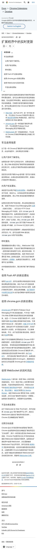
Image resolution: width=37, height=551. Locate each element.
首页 (3, 33)
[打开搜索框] (24, 2)
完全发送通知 (20, 190)
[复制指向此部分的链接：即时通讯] (11, 241)
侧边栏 (16, 390)
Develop (8, 11)
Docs (4, 8)
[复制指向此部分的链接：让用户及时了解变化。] (23, 157)
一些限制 (11, 260)
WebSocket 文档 (25, 456)
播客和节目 (5, 515)
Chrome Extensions (18, 8)
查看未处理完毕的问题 (8, 497)
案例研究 (4, 509)
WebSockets (10, 132)
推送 (11, 321)
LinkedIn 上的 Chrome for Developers (13, 530)
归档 (3, 512)
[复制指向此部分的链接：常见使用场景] (18, 143)
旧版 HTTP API (28, 324)
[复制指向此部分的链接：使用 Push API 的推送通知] (31, 275)
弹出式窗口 (9, 390)
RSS (3, 533)
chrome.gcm (10, 124)
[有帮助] (16, 37)
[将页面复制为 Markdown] (10, 46)
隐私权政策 (9, 541)
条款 (3, 541)
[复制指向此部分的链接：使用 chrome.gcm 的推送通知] (4, 304)
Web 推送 (9, 113)
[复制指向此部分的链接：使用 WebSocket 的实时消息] (4, 373)
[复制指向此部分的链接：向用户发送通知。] (19, 186)
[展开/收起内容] (12, 53)
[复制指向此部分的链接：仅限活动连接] (15, 423)
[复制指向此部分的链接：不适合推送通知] (17, 405)
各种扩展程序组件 (11, 388)
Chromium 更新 (6, 506)
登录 (33, 2)
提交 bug (4, 494)
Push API (8, 281)
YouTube (4, 527)
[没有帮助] (19, 37)
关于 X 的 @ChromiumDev (10, 524)
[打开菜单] (3, 2)
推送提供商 (11, 118)
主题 (33, 206)
